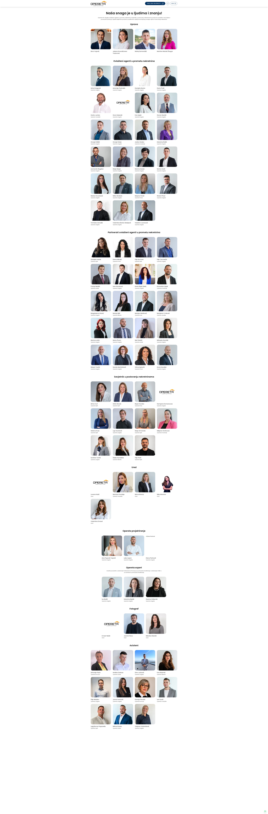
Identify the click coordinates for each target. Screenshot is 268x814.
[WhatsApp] (265, 811)
